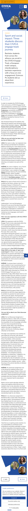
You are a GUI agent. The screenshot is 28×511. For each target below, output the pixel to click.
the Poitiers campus (14, 177)
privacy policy (15, 507)
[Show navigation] (25, 6)
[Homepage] (6, 6)
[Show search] (21, 6)
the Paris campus (14, 148)
